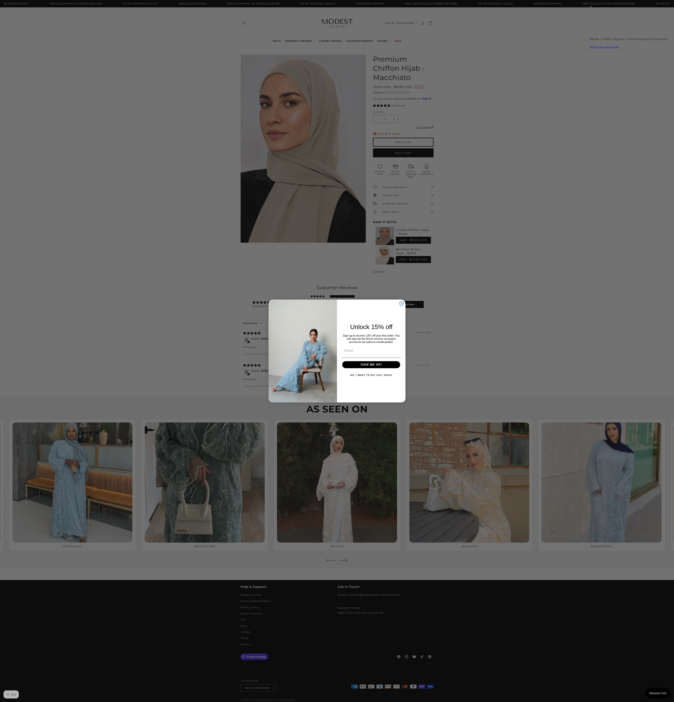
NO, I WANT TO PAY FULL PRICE (371, 375)
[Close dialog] (401, 303)
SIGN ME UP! (371, 364)
